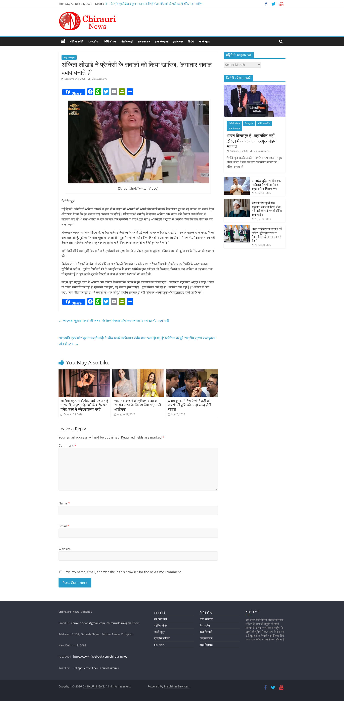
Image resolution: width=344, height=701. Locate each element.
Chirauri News (100, 78)
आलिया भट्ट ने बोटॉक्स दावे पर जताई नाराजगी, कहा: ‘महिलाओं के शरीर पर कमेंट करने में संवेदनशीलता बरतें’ (84, 405)
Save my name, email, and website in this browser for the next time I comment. (123, 572)
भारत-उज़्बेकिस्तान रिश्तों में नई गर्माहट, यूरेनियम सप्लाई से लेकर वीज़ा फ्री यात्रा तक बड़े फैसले (267, 235)
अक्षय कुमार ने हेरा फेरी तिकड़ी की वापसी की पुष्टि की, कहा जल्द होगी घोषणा (189, 405)
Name (64, 503)
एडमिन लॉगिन (160, 625)
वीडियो (191, 41)
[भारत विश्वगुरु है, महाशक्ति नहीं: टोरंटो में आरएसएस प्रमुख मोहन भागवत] (254, 87)
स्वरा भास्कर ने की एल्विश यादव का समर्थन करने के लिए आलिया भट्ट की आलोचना (137, 405)
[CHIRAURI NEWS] (63, 41)
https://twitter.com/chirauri (96, 668)
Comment (67, 445)
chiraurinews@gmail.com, (88, 623)
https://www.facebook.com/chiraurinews (100, 656)
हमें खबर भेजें (160, 619)
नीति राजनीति (76, 41)
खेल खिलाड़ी (127, 41)
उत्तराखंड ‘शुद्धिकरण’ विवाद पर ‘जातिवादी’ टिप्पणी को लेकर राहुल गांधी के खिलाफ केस (266, 184)
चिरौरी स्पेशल (109, 41)
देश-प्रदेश (93, 41)
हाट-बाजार (178, 41)
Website (65, 549)
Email (64, 526)
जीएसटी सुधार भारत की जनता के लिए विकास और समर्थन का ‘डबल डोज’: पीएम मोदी (114, 320)
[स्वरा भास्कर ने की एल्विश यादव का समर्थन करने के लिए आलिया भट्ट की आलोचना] (138, 372)
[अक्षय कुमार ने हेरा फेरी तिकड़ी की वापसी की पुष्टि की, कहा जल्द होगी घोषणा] (192, 372)
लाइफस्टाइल (144, 41)
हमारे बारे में (159, 613)
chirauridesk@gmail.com (123, 623)
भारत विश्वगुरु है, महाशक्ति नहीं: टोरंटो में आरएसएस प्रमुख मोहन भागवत (252, 140)
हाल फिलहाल (161, 41)
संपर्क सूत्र (204, 41)
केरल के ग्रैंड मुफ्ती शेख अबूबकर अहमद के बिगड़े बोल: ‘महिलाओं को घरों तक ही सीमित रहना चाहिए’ (153, 4)
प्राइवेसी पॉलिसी (162, 638)
